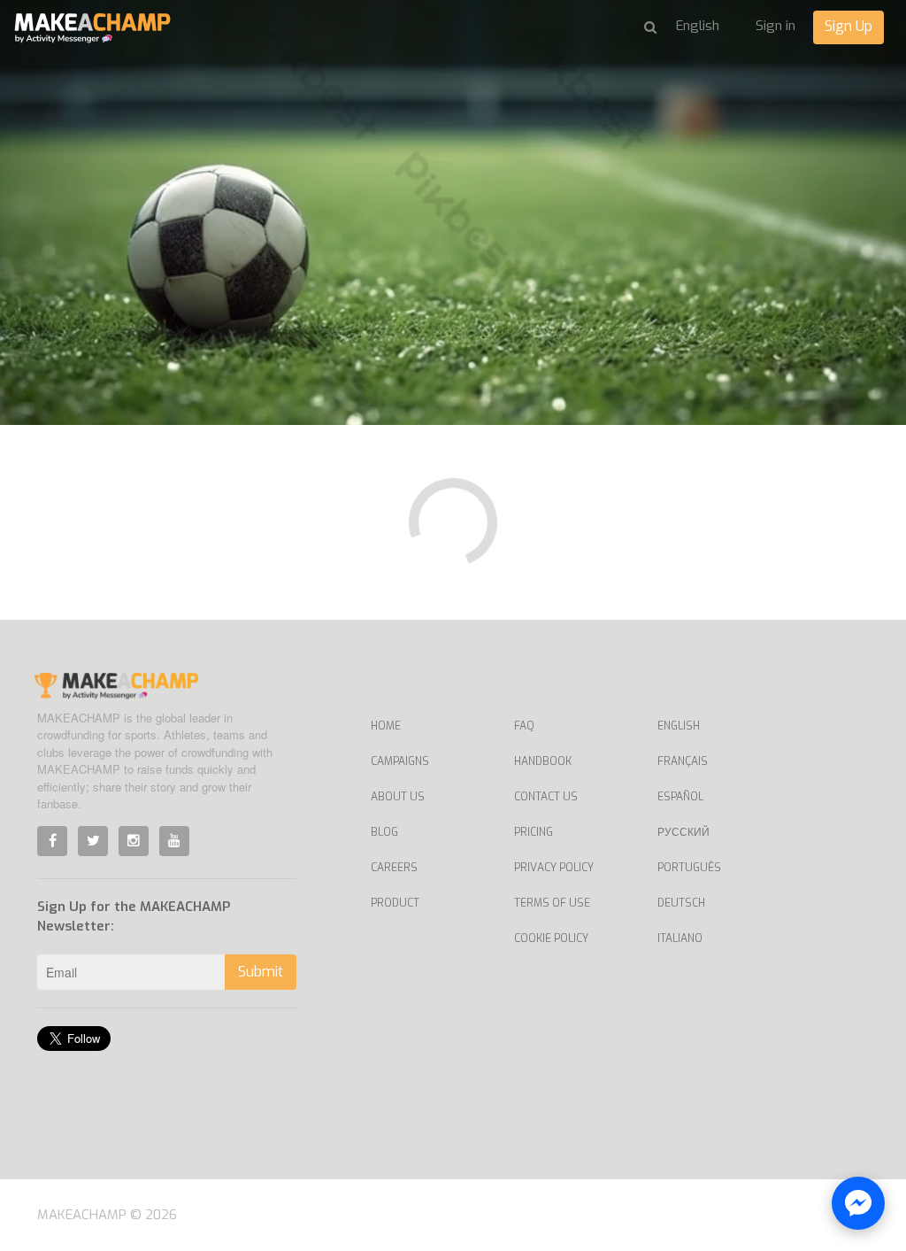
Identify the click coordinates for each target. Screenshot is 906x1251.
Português (689, 868)
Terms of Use (552, 903)
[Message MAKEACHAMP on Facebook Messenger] (858, 1203)
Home (386, 726)
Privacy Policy (554, 868)
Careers (394, 868)
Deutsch (681, 903)
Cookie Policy (551, 938)
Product (395, 903)
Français (682, 761)
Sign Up (848, 26)
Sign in (775, 26)
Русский (683, 832)
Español (680, 797)
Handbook (543, 761)
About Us (398, 797)
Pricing (533, 832)
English (678, 726)
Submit (260, 971)
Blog (384, 832)
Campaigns (400, 761)
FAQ (524, 726)
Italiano (680, 938)
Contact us (546, 797)
